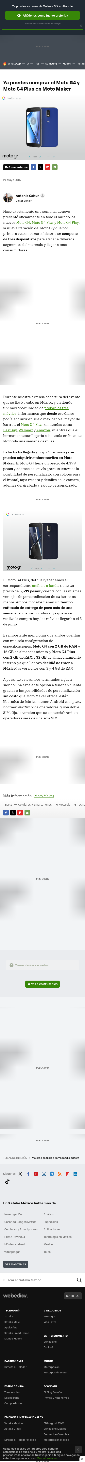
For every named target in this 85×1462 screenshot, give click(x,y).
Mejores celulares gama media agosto (56, 1158)
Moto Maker (44, 796)
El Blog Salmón (53, 1392)
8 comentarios (17, 167)
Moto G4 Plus (31, 424)
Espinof (48, 1347)
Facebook (33, 167)
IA (27, 63)
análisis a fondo (45, 585)
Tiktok (7, 1180)
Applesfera (11, 1327)
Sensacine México (55, 1428)
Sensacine (50, 1341)
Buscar (79, 1279)
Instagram (44, 1173)
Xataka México (13, 1423)
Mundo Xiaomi (13, 1338)
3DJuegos (50, 1316)
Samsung (51, 63)
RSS (60, 1173)
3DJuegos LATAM (54, 1423)
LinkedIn (75, 1173)
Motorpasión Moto (55, 1372)
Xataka (8, 1316)
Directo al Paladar (15, 1367)
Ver (44, 984)
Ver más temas (15, 1264)
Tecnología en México (58, 1237)
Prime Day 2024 (14, 1237)
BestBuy (10, 430)
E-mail (55, 167)
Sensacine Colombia (56, 1434)
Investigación (13, 1214)
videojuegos (12, 1252)
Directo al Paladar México (20, 1439)
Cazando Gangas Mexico (20, 1222)
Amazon (43, 430)
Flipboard (47, 167)
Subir (70, 1296)
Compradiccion (13, 1403)
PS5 (37, 63)
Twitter (40, 167)
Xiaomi (67, 63)
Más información (47, 1458)
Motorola (64, 804)
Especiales (51, 1222)
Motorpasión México (56, 1439)
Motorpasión (52, 1367)
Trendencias (12, 1392)
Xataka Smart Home (16, 1333)
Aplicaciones (52, 1229)
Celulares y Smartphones (35, 804)
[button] (30, 195)
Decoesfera (11, 1397)
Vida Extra (50, 1322)
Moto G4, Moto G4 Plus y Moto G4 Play (47, 222)
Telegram (52, 1173)
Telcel (47, 1252)
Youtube (36, 1173)
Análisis (49, 1214)
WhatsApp (14, 63)
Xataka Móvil (12, 1322)
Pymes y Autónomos (56, 1397)
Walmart (26, 430)
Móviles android (14, 1244)
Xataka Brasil (12, 1428)
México (48, 1244)
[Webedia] (15, 1298)
